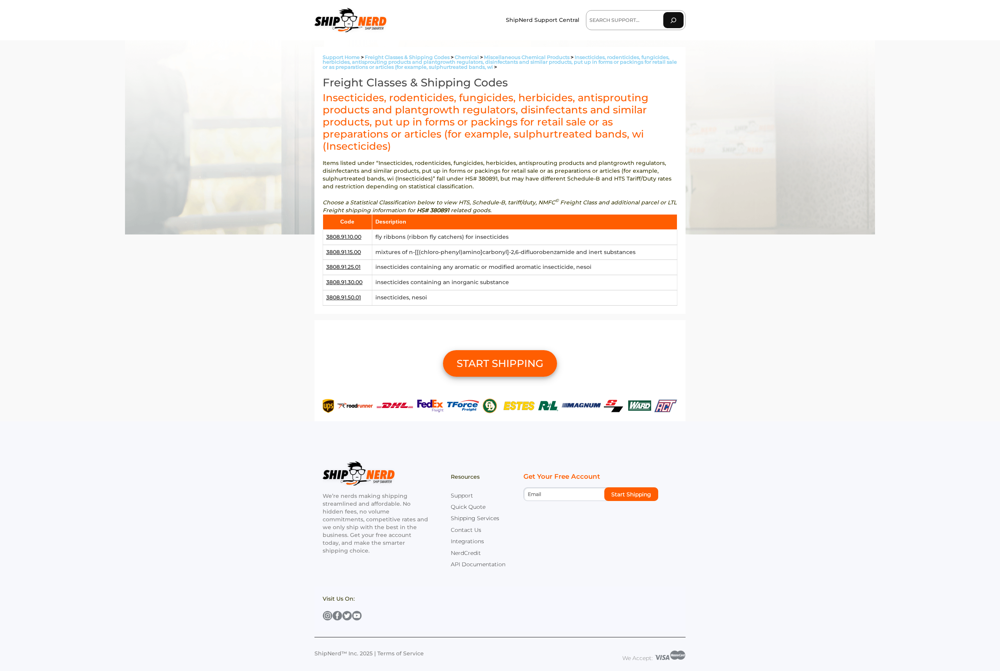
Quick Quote (468, 506)
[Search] (673, 20)
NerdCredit (466, 552)
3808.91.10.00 (343, 236)
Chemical (467, 57)
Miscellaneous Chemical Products (527, 57)
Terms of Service (400, 653)
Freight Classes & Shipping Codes (407, 57)
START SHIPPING (500, 363)
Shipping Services (475, 518)
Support (462, 495)
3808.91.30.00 (344, 282)
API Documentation (478, 564)
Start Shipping (631, 494)
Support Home (341, 57)
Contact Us (466, 529)
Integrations (467, 541)
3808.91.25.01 (343, 266)
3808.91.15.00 (343, 252)
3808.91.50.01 (343, 297)
